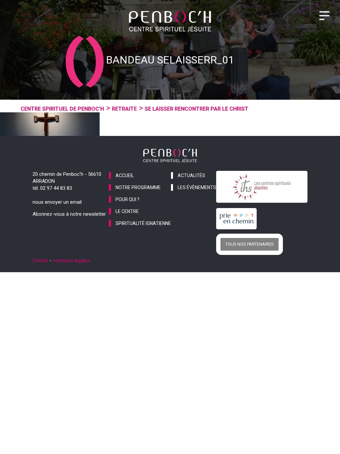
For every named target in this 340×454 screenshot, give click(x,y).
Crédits (40, 261)
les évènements (197, 187)
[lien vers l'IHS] (261, 187)
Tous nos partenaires (249, 244)
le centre (127, 211)
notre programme (138, 187)
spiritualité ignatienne (143, 223)
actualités (191, 175)
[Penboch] (170, 21)
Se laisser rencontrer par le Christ (196, 109)
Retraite (124, 109)
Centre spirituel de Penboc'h (62, 109)
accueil (125, 175)
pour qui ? (127, 199)
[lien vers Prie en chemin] (238, 218)
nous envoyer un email (57, 202)
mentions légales (71, 261)
